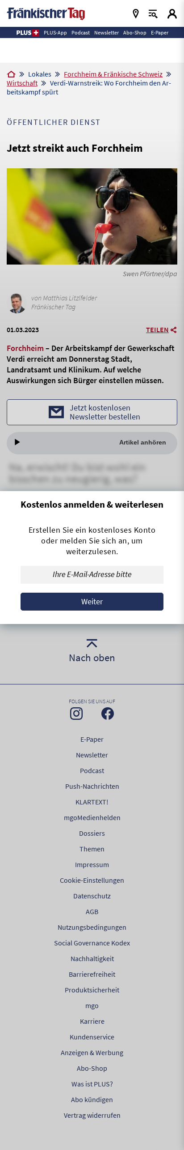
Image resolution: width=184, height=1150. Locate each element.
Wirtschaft (22, 82)
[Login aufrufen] (172, 14)
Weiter (92, 601)
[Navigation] (136, 14)
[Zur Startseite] (11, 74)
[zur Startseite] (46, 12)
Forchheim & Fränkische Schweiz (113, 73)
